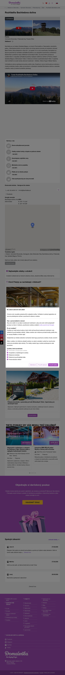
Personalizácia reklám (15, 359)
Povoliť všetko (53, 365)
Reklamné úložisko (14, 355)
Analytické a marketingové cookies (18, 353)
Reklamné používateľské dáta (17, 357)
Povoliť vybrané (42, 365)
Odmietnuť (33, 365)
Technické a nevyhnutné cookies (18, 350)
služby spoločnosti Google (46, 325)
